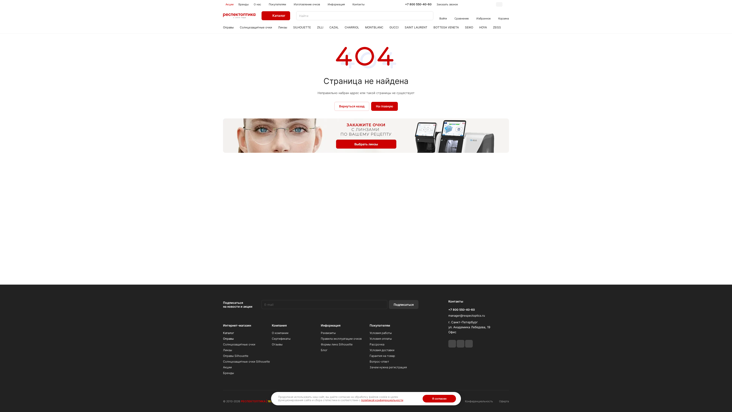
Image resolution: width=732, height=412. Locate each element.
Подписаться (404, 305)
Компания (279, 325)
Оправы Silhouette (235, 356)
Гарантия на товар (382, 356)
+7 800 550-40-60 (418, 4)
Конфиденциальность (479, 401)
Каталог (228, 333)
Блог (324, 350)
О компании (280, 333)
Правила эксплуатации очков (341, 338)
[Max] (469, 344)
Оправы (228, 338)
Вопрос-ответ (379, 361)
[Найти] (428, 15)
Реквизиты (328, 333)
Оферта (504, 401)
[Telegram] (452, 344)
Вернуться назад (351, 106)
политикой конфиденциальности (382, 400)
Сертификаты (281, 338)
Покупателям (380, 325)
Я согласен (439, 398)
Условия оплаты (381, 338)
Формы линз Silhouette (337, 344)
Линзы (227, 350)
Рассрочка (377, 344)
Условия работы (381, 333)
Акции (227, 367)
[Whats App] (460, 344)
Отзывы (277, 344)
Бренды (228, 373)
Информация (330, 325)
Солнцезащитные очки (239, 344)
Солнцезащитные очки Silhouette (246, 361)
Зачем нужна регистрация (388, 367)
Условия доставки (382, 350)
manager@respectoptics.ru (466, 315)
